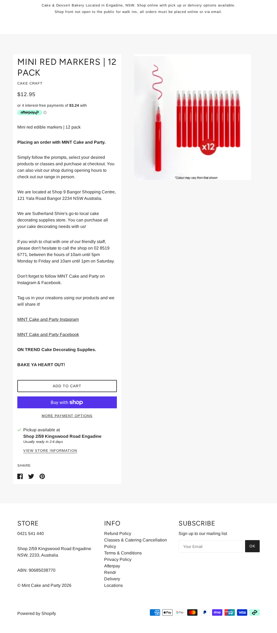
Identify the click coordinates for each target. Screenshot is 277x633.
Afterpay (112, 566)
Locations (113, 585)
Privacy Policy (117, 559)
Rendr (110, 572)
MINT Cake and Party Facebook (48, 334)
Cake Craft (29, 83)
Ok (252, 546)
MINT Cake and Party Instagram (48, 319)
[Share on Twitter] (31, 476)
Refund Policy (117, 533)
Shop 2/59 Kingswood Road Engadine (62, 436)
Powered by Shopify (36, 613)
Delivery (112, 579)
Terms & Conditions (123, 553)
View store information (50, 451)
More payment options (67, 416)
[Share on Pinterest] (42, 476)
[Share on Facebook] (20, 476)
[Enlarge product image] (192, 117)
